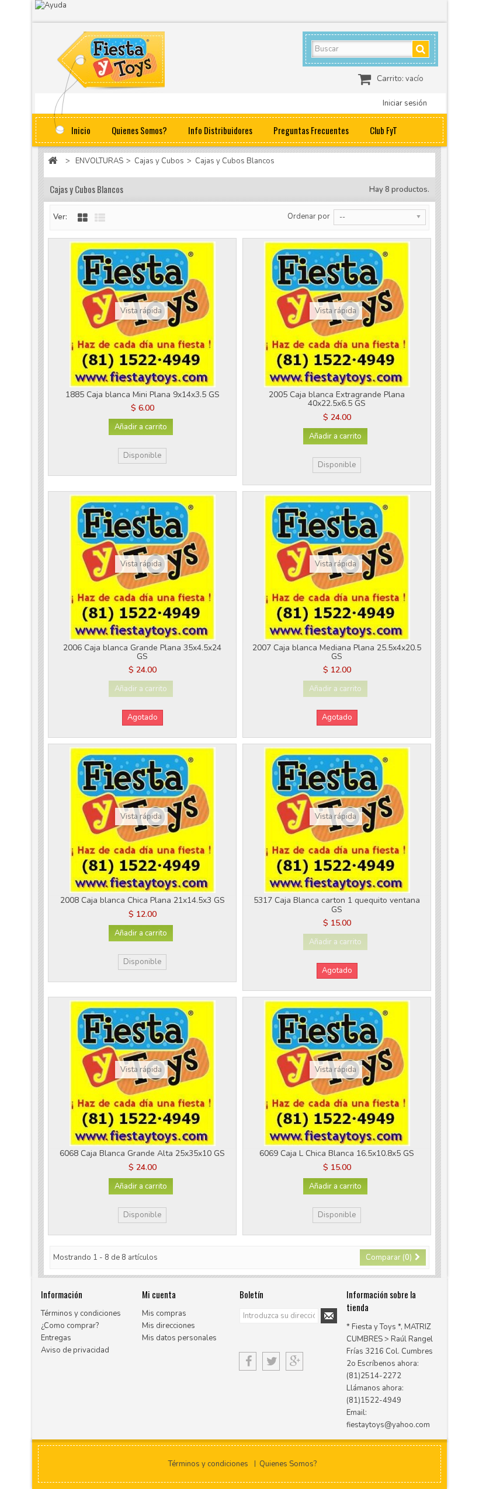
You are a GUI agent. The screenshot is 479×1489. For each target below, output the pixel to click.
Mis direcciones (168, 1325)
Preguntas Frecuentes (311, 130)
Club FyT (383, 130)
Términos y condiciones (81, 1313)
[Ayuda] (239, 11)
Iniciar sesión (405, 103)
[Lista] (100, 218)
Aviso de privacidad (75, 1350)
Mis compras (164, 1313)
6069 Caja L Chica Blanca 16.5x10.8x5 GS (336, 1153)
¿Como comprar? (70, 1325)
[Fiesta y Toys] (124, 62)
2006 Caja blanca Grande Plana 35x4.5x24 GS (142, 652)
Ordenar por (308, 216)
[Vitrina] (83, 218)
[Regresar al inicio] (52, 161)
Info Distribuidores (220, 130)
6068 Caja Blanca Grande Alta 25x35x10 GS (142, 1153)
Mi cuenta (159, 1294)
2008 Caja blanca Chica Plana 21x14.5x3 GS (142, 900)
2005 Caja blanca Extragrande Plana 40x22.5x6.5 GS (337, 399)
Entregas (56, 1338)
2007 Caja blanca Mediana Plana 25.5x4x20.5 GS (336, 652)
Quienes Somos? (139, 130)
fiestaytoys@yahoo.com (388, 1425)
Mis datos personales (179, 1338)
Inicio (81, 130)
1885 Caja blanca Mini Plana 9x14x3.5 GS (142, 394)
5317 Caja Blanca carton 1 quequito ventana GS (337, 905)
